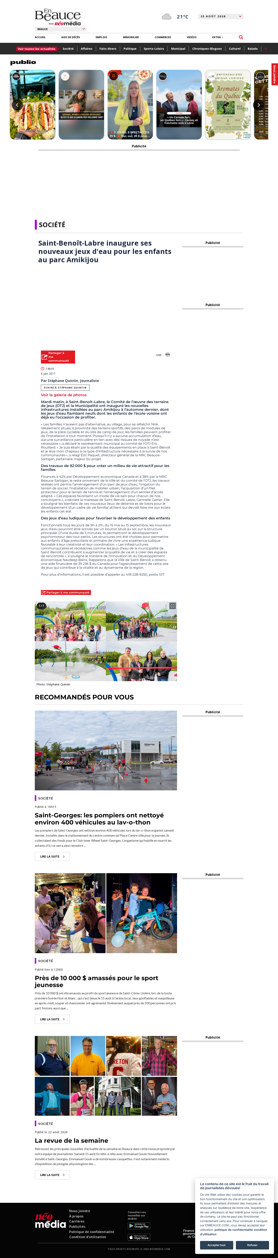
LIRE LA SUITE (49, 856)
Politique (130, 49)
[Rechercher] (241, 37)
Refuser (252, 1245)
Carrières (76, 1221)
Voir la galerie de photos (63, 395)
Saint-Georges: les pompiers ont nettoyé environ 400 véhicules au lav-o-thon (99, 818)
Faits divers (108, 49)
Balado (253, 49)
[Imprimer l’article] (167, 355)
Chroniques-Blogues (207, 49)
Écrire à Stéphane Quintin (65, 387)
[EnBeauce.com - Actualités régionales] (58, 17)
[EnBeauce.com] (50, 1225)
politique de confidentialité (234, 1229)
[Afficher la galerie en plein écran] (172, 605)
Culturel (235, 49)
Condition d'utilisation (87, 1237)
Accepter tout (216, 1245)
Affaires (86, 49)
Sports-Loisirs (154, 49)
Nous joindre (79, 1211)
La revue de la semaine (71, 1140)
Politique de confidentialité (91, 1232)
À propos (76, 1216)
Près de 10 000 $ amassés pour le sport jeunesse (96, 981)
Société (68, 49)
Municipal (178, 49)
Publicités (77, 1226)
